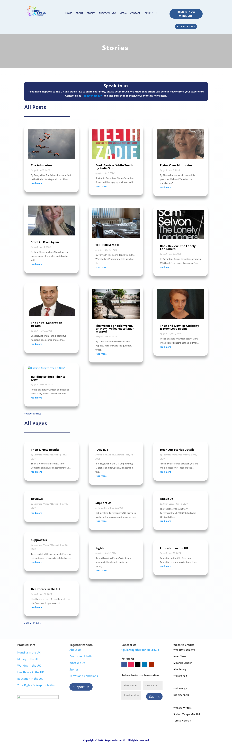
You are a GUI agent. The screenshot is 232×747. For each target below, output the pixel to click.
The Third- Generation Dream (46, 324)
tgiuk (36, 170)
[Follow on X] (137, 664)
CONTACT (135, 13)
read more (36, 183)
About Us (166, 499)
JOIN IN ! (148, 13)
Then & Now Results (45, 450)
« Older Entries (32, 413)
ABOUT (79, 13)
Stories (73, 669)
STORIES (91, 13)
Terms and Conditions (83, 676)
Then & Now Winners (186, 13)
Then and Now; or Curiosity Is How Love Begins (179, 327)
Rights (99, 548)
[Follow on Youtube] (151, 664)
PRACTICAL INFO (107, 13)
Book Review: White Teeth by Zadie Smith (114, 166)
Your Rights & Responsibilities (36, 685)
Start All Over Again (45, 242)
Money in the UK (28, 659)
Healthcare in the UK (45, 589)
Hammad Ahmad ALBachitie (46, 454)
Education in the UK (174, 548)
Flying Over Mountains (176, 165)
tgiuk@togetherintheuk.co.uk (140, 650)
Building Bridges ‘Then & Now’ (48, 378)
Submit (154, 696)
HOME (68, 13)
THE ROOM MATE (107, 245)
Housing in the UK (28, 652)
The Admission (41, 165)
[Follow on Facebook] (124, 664)
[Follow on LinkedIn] (144, 664)
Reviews (37, 499)
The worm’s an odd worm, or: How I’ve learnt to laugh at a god (114, 328)
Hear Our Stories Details (177, 450)
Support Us (186, 26)
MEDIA (123, 13)
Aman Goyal (103, 507)
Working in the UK (29, 665)
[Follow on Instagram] (131, 664)
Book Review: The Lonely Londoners (178, 247)
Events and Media (80, 656)
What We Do (77, 663)
